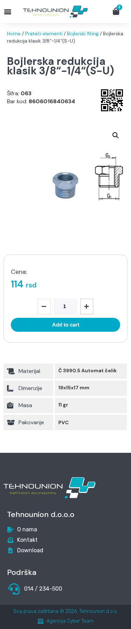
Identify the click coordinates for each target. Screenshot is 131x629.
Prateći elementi (44, 33)
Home (14, 33)
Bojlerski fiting (83, 33)
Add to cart (65, 325)
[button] (7, 11)
